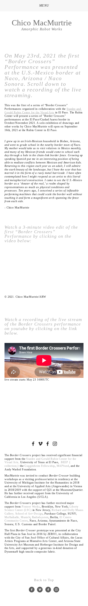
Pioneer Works (31, 506)
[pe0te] (40, 443)
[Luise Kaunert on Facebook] (47, 443)
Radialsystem (40, 517)
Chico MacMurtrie (42, 22)
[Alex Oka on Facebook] (33, 443)
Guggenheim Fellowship (39, 465)
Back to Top (44, 580)
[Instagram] (55, 443)
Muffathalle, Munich (17, 517)
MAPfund (63, 465)
